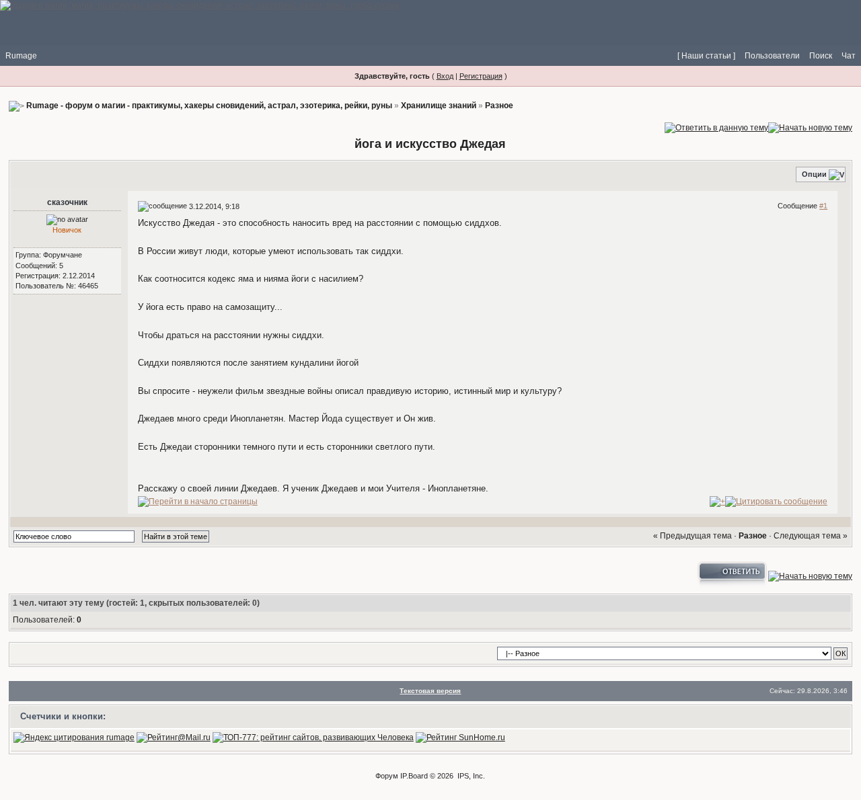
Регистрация (480, 76)
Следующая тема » (811, 536)
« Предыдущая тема (692, 536)
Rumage (21, 56)
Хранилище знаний (438, 105)
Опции (814, 174)
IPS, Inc (470, 776)
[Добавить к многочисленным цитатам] (717, 501)
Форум (386, 776)
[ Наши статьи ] (706, 56)
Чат (848, 56)
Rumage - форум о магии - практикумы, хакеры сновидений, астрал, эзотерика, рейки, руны (209, 105)
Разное (499, 105)
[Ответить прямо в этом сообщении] (776, 501)
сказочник (67, 202)
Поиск (820, 56)
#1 (823, 206)
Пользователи (772, 56)
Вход (445, 76)
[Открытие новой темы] (810, 127)
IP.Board (414, 776)
